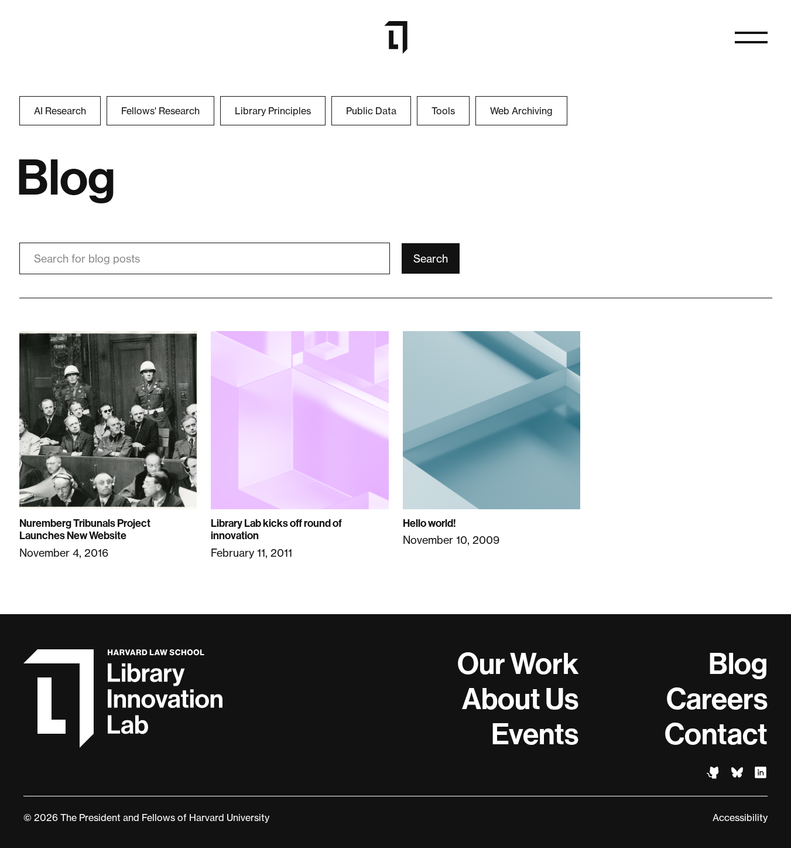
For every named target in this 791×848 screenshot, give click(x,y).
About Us (520, 699)
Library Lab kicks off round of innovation (276, 530)
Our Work (517, 664)
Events (534, 734)
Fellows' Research (160, 111)
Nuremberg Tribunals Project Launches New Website (84, 530)
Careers (717, 699)
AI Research (60, 111)
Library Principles (273, 111)
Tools (443, 111)
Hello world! (429, 523)
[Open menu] (751, 37)
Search (430, 258)
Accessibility (740, 817)
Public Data (371, 111)
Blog (738, 664)
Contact (716, 734)
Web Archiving (521, 111)
